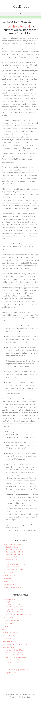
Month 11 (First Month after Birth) (17, 655)
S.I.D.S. (8, 667)
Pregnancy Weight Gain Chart (15, 569)
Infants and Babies (8, 647)
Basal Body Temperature (14, 549)
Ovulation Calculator (12, 547)
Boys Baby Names (8, 572)
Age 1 (4, 629)
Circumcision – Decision (10, 635)
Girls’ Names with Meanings (11, 620)
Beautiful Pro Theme (23, 694)
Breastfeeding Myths (13, 604)
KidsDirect (20, 6)
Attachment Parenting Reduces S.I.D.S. (14, 644)
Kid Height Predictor (9, 673)
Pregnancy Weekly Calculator (15, 557)
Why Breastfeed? (11, 602)
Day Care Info (6, 638)
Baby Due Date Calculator (14, 554)
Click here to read (18, 26)
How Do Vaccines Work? (14, 660)
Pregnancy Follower (12, 562)
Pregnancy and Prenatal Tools (11, 544)
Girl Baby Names (7, 623)
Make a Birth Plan (11, 559)
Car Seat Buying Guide (9, 575)
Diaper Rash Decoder (9, 641)
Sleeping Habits (11, 665)
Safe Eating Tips (7, 679)
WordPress (22, 697)
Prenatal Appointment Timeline (16, 564)
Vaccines (5, 676)
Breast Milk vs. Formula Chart (11, 584)
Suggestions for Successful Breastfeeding (19, 614)
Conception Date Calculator (15, 552)
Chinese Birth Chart (12, 567)
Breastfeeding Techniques (14, 607)
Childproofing (6, 626)
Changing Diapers (7, 578)
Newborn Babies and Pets (14, 650)
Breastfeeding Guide (9, 599)
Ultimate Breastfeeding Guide (11, 587)
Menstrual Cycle (7, 581)
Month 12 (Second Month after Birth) (18, 657)
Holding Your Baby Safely (14, 662)
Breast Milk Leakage (12, 611)
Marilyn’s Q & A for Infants (14, 652)
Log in (29, 697)
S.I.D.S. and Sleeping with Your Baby (17, 670)
